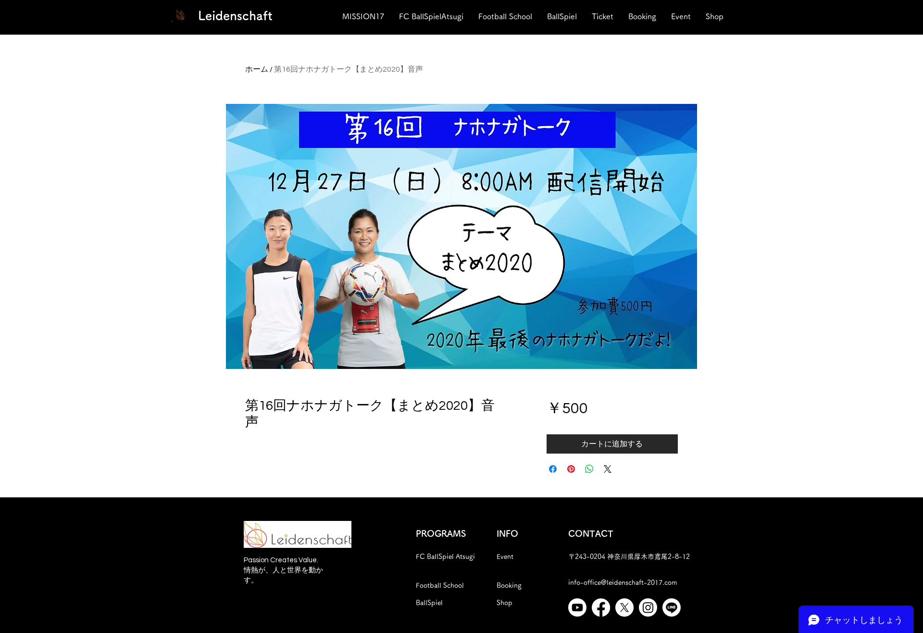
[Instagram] (648, 607)
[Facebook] (601, 607)
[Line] (671, 607)
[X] (624, 607)
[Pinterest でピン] (571, 469)
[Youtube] (577, 607)
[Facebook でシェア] (553, 469)
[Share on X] (607, 469)
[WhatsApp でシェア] (589, 469)
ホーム (256, 69)
